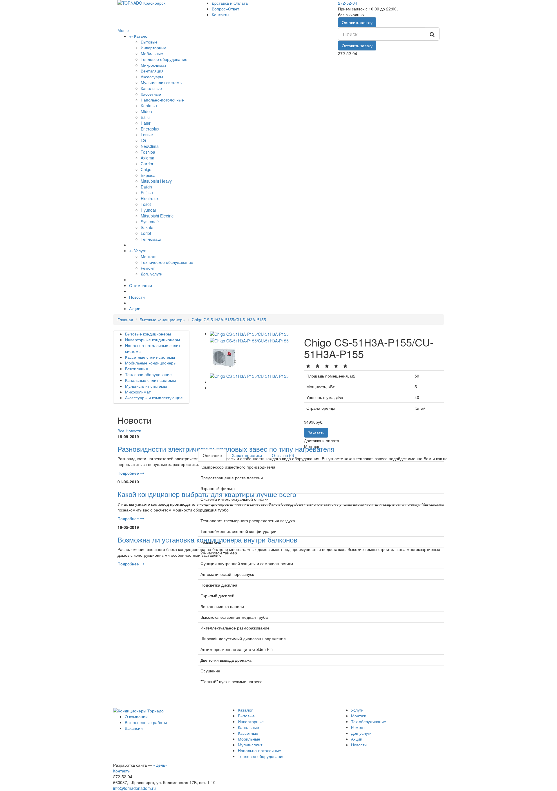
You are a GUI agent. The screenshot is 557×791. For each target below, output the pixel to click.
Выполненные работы (146, 722)
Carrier (147, 163)
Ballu (145, 117)
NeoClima (150, 146)
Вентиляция (152, 71)
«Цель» (160, 765)
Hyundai (148, 210)
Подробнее (128, 473)
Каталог (141, 36)
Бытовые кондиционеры (162, 319)
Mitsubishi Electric (157, 216)
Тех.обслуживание (368, 721)
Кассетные (151, 94)
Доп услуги (361, 733)
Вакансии (134, 728)
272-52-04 (347, 3)
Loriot (146, 233)
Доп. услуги (151, 274)
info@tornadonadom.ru (134, 788)
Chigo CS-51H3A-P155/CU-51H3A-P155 (229, 319)
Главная (125, 319)
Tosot (146, 204)
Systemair (150, 221)
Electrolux (150, 198)
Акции (134, 308)
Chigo (146, 169)
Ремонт (148, 268)
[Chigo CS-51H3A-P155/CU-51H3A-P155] (249, 333)
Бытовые (149, 42)
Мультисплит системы (161, 82)
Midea (146, 111)
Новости (137, 297)
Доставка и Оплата (230, 3)
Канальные (151, 88)
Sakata (147, 227)
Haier (146, 123)
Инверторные (154, 47)
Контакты (220, 14)
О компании (140, 285)
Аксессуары (152, 76)
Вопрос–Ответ (225, 9)
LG (143, 140)
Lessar (147, 134)
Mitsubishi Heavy (156, 181)
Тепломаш (151, 239)
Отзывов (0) (283, 455)
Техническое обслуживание (167, 262)
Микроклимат (153, 65)
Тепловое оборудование (164, 59)
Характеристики (247, 455)
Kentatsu (149, 105)
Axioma (147, 158)
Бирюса (148, 175)
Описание (212, 455)
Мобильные (152, 53)
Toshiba (148, 152)
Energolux (150, 129)
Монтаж (148, 256)
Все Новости (129, 430)
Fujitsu (147, 192)
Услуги (140, 250)
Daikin (146, 187)
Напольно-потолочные (162, 100)
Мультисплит (250, 745)
